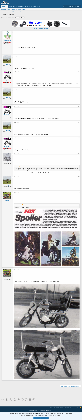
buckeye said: (18, 204)
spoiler (22, 17)
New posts (14, 9)
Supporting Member (6, 9)
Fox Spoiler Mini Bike (20, 44)
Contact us (52, 407)
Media (20, 6)
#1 (79, 32)
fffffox (18, 17)
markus (7, 162)
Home (77, 407)
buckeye (7, 64)
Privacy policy (68, 407)
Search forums (21, 9)
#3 (79, 71)
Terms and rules (59, 407)
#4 (79, 89)
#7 (79, 138)
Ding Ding (7, 80)
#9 (79, 176)
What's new (12, 6)
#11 (79, 269)
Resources (27, 6)
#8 (79, 153)
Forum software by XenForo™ (41, 410)
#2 (79, 56)
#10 (79, 192)
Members (36, 6)
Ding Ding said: (18, 166)
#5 (79, 106)
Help (73, 407)
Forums (4, 6)
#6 (79, 122)
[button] (16, 6)
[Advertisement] (47, 37)
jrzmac (7, 200)
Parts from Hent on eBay (41, 28)
